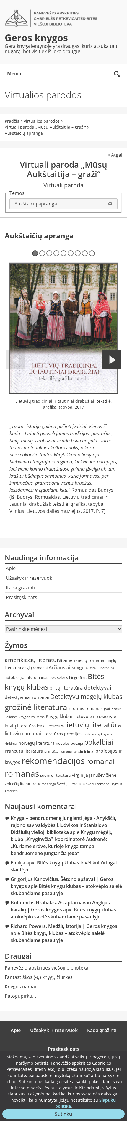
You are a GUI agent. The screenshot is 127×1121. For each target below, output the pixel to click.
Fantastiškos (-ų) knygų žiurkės (39, 977)
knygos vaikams (32, 716)
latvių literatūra (20, 726)
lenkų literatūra (50, 726)
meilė (87, 734)
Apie (11, 568)
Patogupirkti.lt (20, 996)
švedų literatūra (71, 783)
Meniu (14, 73)
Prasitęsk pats (21, 597)
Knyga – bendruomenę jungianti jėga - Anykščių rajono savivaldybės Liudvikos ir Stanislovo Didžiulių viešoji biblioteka (64, 825)
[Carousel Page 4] (56, 253)
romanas (22, 773)
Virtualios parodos (42, 121)
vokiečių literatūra (20, 783)
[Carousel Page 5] (63, 253)
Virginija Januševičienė (94, 775)
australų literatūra (100, 668)
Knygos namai (20, 986)
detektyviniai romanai (27, 697)
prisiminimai (84, 751)
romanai (100, 761)
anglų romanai (35, 667)
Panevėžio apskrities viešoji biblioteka (46, 968)
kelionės (11, 717)
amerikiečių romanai (84, 660)
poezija (77, 743)
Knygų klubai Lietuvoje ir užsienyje (81, 716)
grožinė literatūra (36, 707)
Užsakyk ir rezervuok (29, 578)
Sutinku (67, 1114)
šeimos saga (47, 784)
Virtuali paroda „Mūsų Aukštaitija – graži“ (45, 127)
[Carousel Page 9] (92, 253)
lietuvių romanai (23, 733)
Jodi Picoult (112, 709)
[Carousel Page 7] (78, 253)
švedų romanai (98, 784)
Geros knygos (36, 37)
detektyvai (97, 687)
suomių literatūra (55, 775)
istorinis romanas (85, 708)
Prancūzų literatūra (24, 751)
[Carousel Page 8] (85, 253)
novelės (62, 743)
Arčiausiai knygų (67, 667)
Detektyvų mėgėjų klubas (86, 696)
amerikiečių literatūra (33, 660)
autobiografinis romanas (26, 677)
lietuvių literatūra (93, 724)
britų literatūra (66, 687)
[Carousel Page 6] (71, 253)
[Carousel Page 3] (49, 253)
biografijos (78, 677)
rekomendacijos (53, 761)
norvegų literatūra (37, 743)
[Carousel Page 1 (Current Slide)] (35, 253)
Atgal (116, 155)
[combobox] (63, 203)
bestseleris (58, 677)
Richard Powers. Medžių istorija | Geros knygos (64, 926)
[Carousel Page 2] (42, 253)
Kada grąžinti (20, 587)
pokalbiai (98, 742)
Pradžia (12, 121)
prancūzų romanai (58, 751)
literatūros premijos (62, 733)
